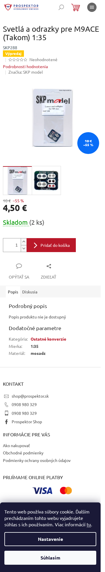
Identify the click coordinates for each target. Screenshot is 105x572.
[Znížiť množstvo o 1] (24, 248)
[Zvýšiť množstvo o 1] (24, 241)
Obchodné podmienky (23, 452)
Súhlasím (50, 558)
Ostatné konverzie (48, 338)
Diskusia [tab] (29, 291)
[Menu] (92, 7)
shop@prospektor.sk (30, 396)
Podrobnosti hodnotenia (25, 66)
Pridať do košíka (55, 245)
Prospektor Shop (27, 421)
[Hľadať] (61, 7)
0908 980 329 (24, 404)
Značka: (25, 72)
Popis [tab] (13, 291)
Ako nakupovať (16, 445)
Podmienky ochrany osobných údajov (37, 460)
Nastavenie (50, 539)
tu (89, 524)
